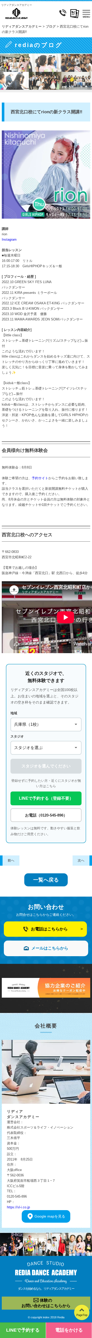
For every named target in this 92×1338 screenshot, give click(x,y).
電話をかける (69, 1330)
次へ (81, 860)
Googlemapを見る (49, 1216)
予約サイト (40, 478)
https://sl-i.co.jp (18, 1207)
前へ (11, 860)
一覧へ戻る (46, 880)
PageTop (81, 1315)
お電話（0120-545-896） (46, 815)
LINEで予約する (23, 1330)
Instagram (9, 239)
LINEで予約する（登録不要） (46, 798)
